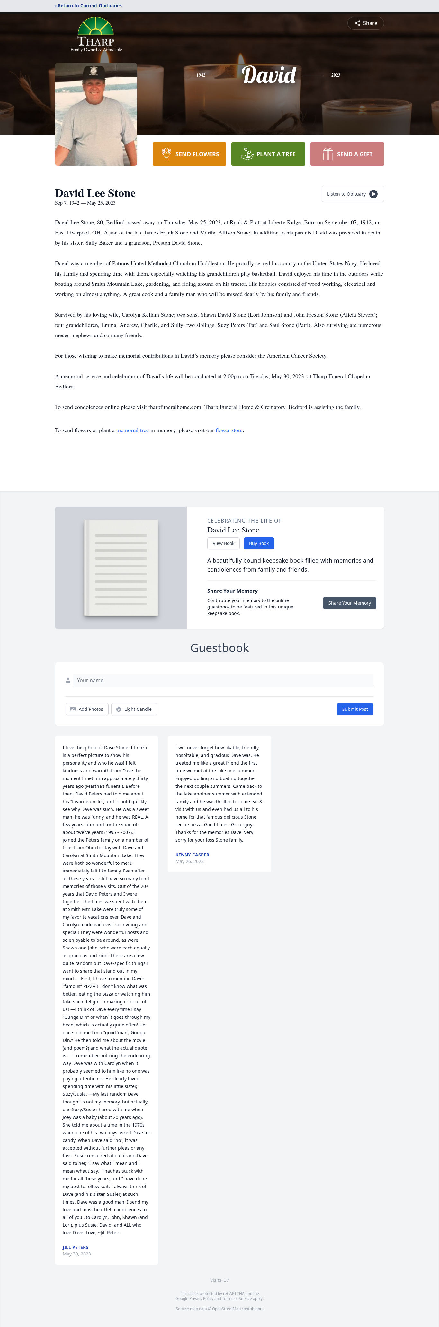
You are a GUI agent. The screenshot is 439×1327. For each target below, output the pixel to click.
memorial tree (132, 430)
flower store (229, 430)
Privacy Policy (201, 1298)
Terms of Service (237, 1298)
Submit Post (355, 709)
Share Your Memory (349, 603)
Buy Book (259, 543)
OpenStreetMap (226, 1309)
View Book (223, 543)
